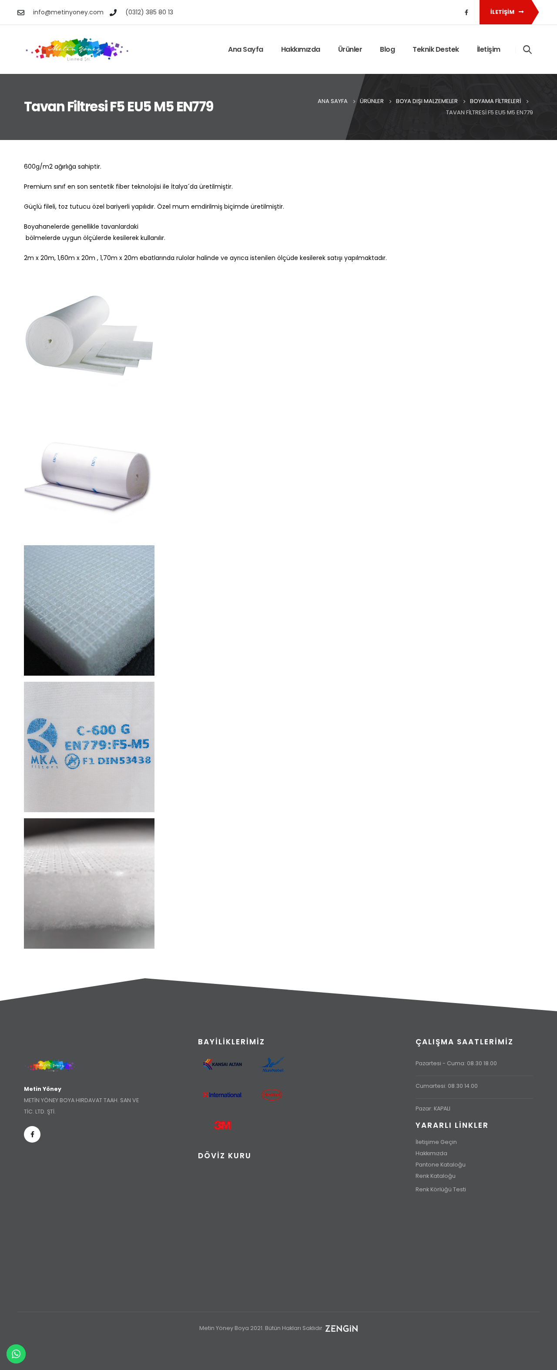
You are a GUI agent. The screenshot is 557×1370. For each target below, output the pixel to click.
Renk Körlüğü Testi (441, 1189)
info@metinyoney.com (68, 12)
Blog (387, 49)
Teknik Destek (436, 49)
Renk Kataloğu (436, 1176)
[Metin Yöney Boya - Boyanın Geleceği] (77, 49)
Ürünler (350, 49)
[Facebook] (466, 12)
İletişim (503, 12)
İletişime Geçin (436, 1142)
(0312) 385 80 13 (149, 12)
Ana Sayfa (245, 49)
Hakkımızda (300, 49)
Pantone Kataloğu (441, 1164)
